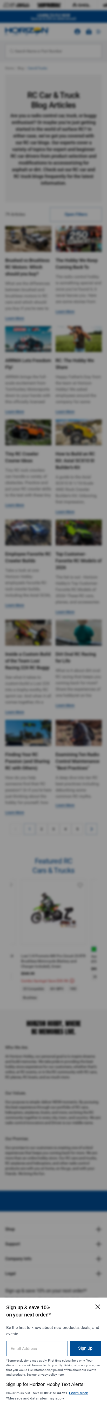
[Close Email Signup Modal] (98, 1307)
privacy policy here (51, 1374)
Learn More (78, 1393)
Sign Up (85, 1348)
